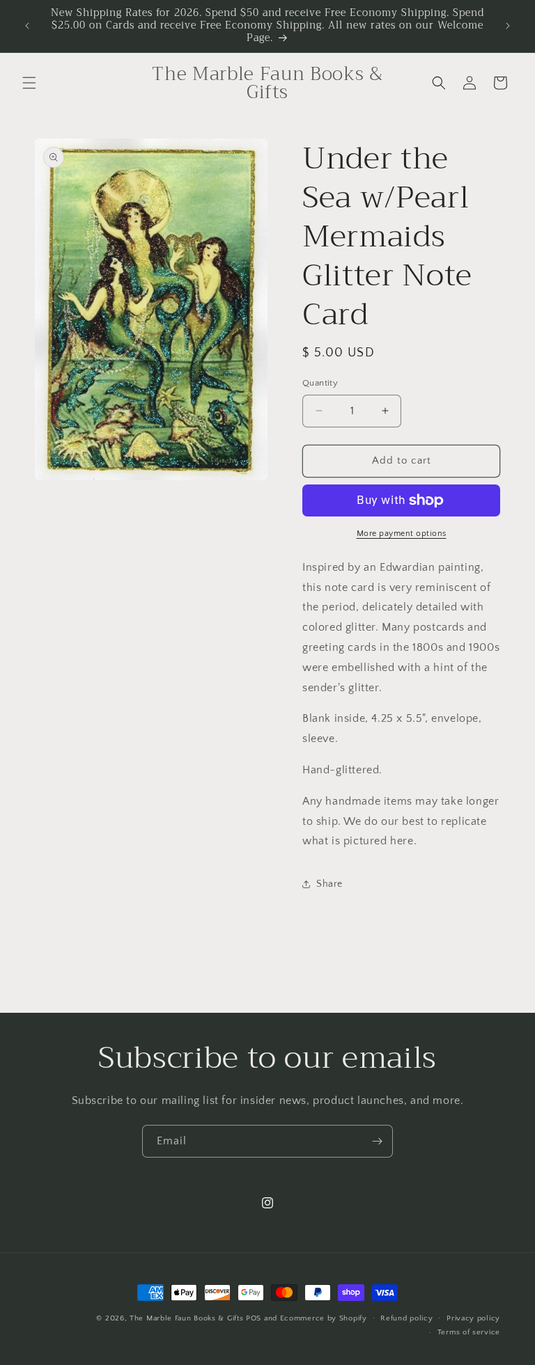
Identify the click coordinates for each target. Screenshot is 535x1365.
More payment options (402, 533)
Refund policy (406, 1318)
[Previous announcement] (27, 25)
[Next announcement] (508, 25)
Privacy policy (473, 1318)
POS (253, 1318)
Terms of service (468, 1332)
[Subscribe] (377, 1141)
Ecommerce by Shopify (323, 1318)
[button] (29, 83)
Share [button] (329, 884)
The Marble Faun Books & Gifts (186, 1318)
